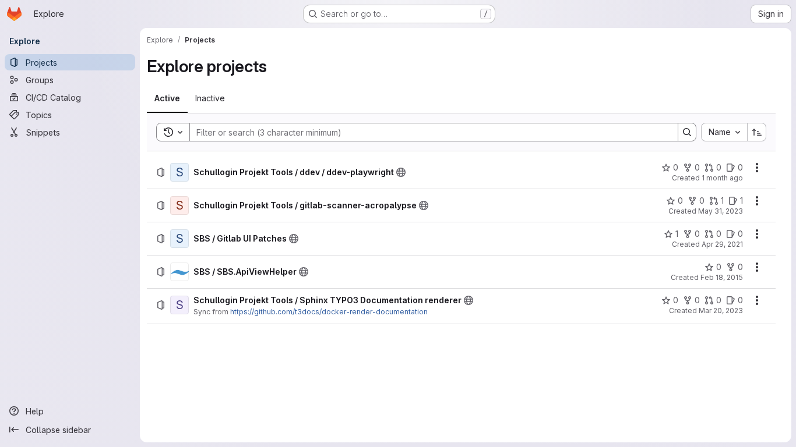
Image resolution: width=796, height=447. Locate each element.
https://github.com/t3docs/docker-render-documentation (329, 311)
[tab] (167, 98)
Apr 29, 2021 (722, 244)
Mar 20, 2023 (721, 310)
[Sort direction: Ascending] (757, 132)
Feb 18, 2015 (721, 277)
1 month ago (722, 177)
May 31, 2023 (720, 211)
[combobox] (724, 132)
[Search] (687, 132)
